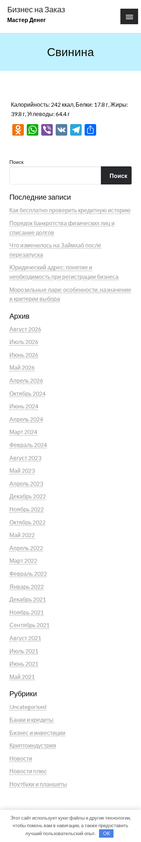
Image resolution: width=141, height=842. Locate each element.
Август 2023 (25, 457)
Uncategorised (27, 706)
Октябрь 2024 (27, 393)
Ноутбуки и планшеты (38, 784)
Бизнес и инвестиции (37, 732)
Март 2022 (23, 560)
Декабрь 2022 (27, 496)
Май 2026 (22, 367)
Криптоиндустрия (32, 745)
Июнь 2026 (23, 354)
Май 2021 (22, 676)
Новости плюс (28, 770)
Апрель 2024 (26, 419)
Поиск (16, 162)
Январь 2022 (26, 586)
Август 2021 (25, 637)
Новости (20, 758)
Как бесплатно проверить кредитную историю (70, 210)
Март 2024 (23, 431)
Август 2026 (25, 329)
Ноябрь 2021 (26, 612)
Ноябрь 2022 (26, 509)
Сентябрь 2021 (29, 624)
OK (106, 833)
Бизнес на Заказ (36, 9)
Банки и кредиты (31, 719)
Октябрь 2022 (27, 522)
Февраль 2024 (28, 444)
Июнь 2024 (23, 406)
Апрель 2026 (26, 380)
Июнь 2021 (23, 663)
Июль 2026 (23, 341)
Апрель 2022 (26, 547)
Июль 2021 (23, 650)
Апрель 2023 (26, 483)
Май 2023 (22, 470)
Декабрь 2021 (27, 599)
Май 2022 (22, 534)
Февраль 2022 (28, 573)
